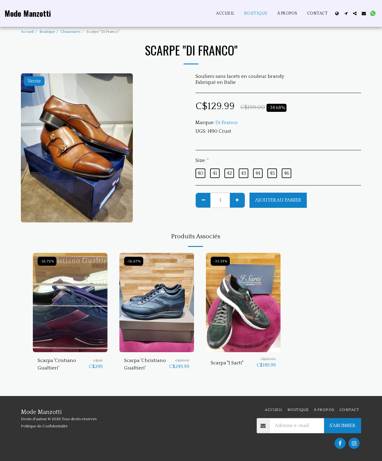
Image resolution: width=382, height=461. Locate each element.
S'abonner (342, 425)
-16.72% (47, 261)
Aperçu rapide (70, 349)
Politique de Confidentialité (44, 426)
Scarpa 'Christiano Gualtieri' (145, 364)
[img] (70, 302)
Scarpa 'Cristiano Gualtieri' (57, 364)
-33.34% (220, 261)
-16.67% (134, 261)
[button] (346, 13)
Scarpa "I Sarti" (227, 363)
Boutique (47, 32)
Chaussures (71, 32)
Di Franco (226, 122)
